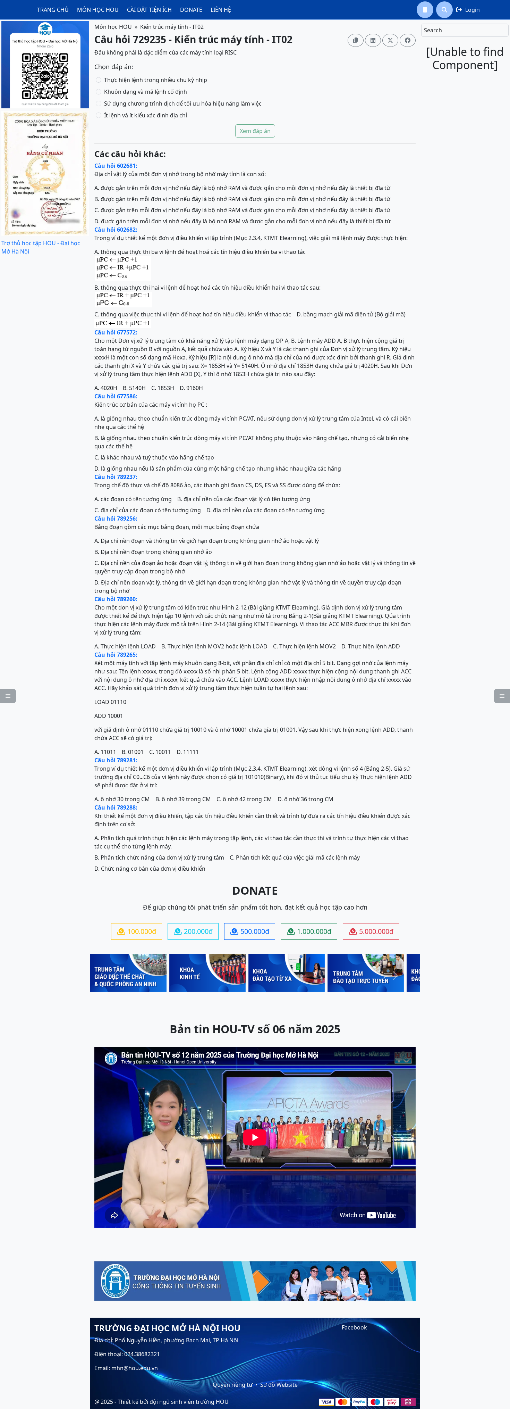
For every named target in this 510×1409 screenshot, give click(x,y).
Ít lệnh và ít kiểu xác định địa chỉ (145, 115)
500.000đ (249, 931)
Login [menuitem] (468, 10)
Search (433, 30)
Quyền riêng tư (233, 1385)
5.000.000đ (371, 931)
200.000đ (193, 931)
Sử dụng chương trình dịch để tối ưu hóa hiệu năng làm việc (183, 103)
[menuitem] (53, 9)
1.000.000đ (309, 931)
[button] (425, 9)
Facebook (354, 1327)
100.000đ (136, 931)
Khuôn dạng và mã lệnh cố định (145, 92)
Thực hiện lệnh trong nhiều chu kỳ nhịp (155, 80)
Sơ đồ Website (279, 1385)
